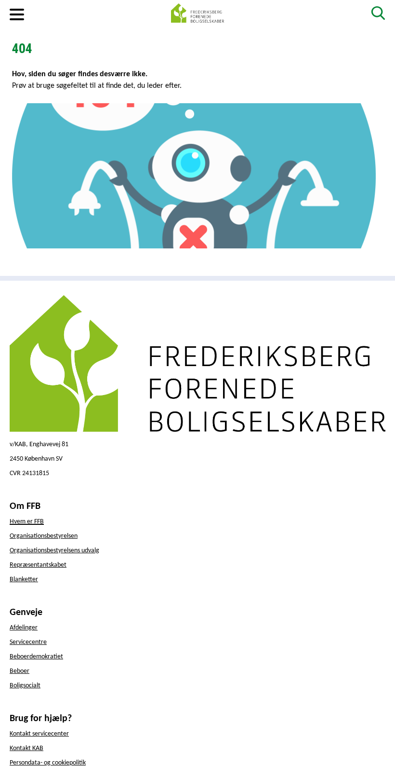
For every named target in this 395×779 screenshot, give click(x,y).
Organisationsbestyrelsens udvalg (54, 550)
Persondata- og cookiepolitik (48, 762)
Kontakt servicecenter (39, 734)
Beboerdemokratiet (36, 656)
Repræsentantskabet (38, 565)
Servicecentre (28, 642)
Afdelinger (24, 627)
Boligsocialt (25, 685)
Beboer (19, 671)
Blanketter (24, 579)
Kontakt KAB (26, 748)
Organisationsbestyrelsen (44, 536)
